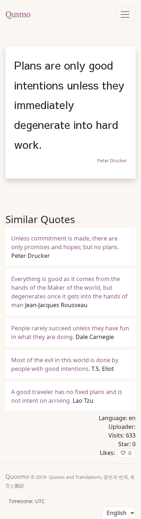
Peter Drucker (112, 160)
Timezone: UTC (27, 501)
